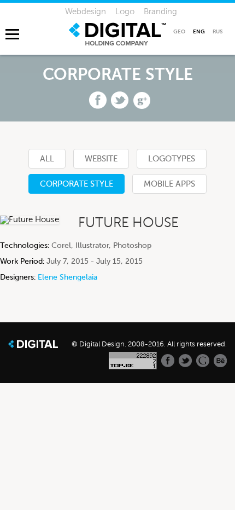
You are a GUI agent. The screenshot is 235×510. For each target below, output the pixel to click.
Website (101, 159)
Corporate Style (76, 184)
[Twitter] (185, 360)
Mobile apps (169, 184)
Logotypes (171, 159)
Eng (199, 31)
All (47, 159)
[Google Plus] (202, 360)
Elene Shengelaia (67, 277)
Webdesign (85, 12)
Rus (218, 31)
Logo (124, 12)
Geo (179, 31)
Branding (160, 12)
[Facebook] (167, 360)
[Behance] (220, 360)
